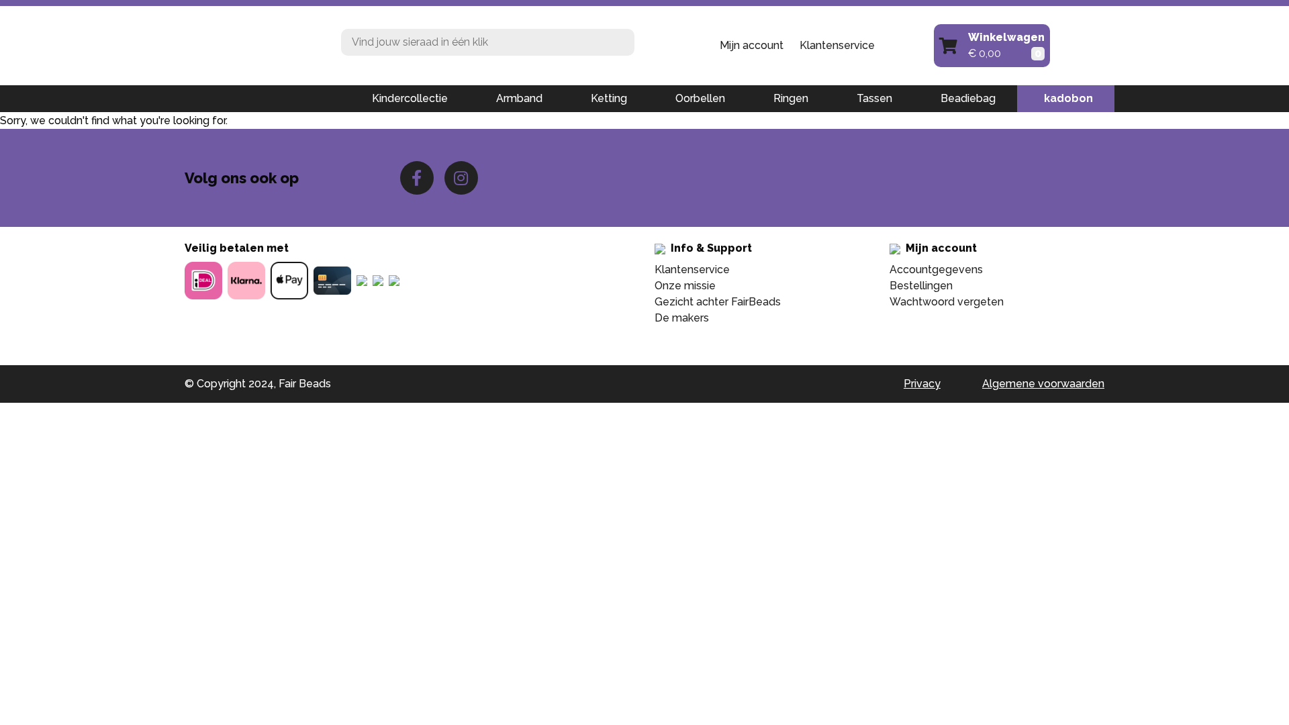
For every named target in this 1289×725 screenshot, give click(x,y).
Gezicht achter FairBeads (718, 301)
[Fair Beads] (253, 44)
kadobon (1068, 98)
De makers (682, 317)
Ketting (609, 98)
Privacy (922, 383)
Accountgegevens (936, 269)
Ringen (790, 98)
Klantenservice (837, 45)
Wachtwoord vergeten (947, 301)
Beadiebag (968, 98)
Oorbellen (700, 98)
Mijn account (751, 45)
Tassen (874, 98)
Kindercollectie (410, 98)
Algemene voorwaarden (1043, 383)
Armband (519, 98)
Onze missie (685, 285)
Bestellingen (921, 285)
